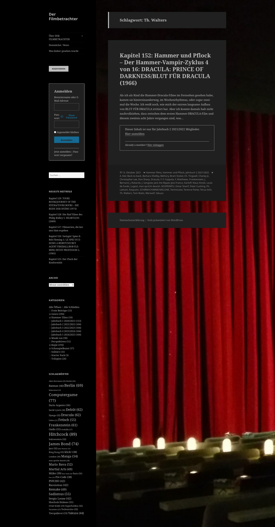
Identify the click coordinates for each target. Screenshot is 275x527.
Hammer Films (154, 172)
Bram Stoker (176, 175)
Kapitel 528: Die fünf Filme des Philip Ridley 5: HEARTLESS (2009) (65, 218)
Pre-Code (63, 477)
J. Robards (135, 182)
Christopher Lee (128, 179)
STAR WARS (57, 506)
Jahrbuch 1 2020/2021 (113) (66, 320)
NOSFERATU (167, 186)
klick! (71, 452)
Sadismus (60, 494)
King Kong (56, 452)
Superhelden (74, 505)
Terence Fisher (191, 189)
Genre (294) (57, 314)
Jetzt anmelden (62, 151)
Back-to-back (134, 175)
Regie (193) (57, 345)
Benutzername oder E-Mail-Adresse (66, 99)
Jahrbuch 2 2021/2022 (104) (66, 324)
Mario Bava (61, 464)
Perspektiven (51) (61, 341)
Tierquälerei (58, 513)
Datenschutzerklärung (132, 220)
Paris (77, 473)
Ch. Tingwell (190, 175)
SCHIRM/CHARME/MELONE (154, 189)
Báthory (164, 175)
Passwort (57, 116)
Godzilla (66, 429)
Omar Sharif (182, 186)
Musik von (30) (59, 338)
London (55, 456)
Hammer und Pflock (173, 172)
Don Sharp (144, 179)
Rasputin (134, 189)
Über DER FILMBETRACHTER (59, 37)
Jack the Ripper (162, 182)
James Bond (63, 443)
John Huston (64, 449)
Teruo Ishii (205, 189)
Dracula (71, 414)
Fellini (53, 420)
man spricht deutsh (59, 460)
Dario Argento (59, 405)
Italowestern (57, 439)
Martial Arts (60, 469)
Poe (52, 477)
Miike (55, 473)
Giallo (55, 429)
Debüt (74, 409)
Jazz (53, 448)
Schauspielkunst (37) (62, 348)
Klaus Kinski (199, 182)
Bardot (70, 381)
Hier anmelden (135, 134)
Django (54, 415)
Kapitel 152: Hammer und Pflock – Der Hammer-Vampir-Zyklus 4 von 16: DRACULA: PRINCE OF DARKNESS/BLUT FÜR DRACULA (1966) (165, 69)
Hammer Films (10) (62, 317)
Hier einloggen (155, 145)
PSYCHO (57, 481)
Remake (57, 489)
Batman (56, 385)
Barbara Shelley (151, 175)
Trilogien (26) (58, 358)
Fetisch (67, 420)
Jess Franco (177, 182)
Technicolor (69, 509)
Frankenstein (63, 425)
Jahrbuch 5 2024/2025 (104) (66, 334)
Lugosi (134, 186)
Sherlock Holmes (61, 502)
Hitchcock (63, 434)
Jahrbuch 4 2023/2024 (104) (66, 331)
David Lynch (57, 410)
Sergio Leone (60, 498)
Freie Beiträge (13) (61, 310)
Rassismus (58, 485)
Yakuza (76, 513)
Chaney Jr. (204, 175)
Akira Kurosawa (57, 381)
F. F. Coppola (167, 179)
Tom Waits (138, 193)
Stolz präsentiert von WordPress (165, 220)
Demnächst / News (59, 45)
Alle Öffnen (55, 307)
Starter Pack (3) (60, 355)
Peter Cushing (197, 186)
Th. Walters (126, 193)
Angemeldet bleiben (67, 132)
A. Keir (123, 175)
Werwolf (150, 193)
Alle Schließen (71, 307)
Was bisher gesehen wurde (63, 51)
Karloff (187, 182)
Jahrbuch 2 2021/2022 (197, 172)
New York (67, 474)
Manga (69, 456)
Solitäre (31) (58, 351)
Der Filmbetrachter (63, 16)
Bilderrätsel (55, 390)
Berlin (73, 385)
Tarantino (55, 509)
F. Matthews (181, 179)
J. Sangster (147, 182)
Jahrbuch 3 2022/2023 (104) (66, 327)
